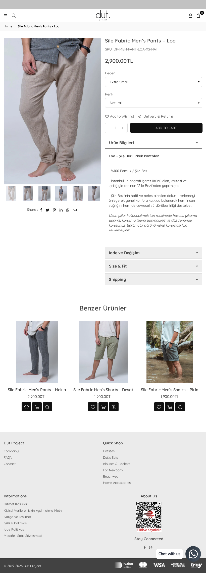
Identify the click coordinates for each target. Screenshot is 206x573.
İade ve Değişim (124, 252)
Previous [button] (8, 111)
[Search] (14, 15)
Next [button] (96, 111)
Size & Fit (118, 266)
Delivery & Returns (158, 116)
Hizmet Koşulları (16, 504)
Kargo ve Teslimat (17, 517)
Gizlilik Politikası (15, 523)
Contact (10, 464)
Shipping (117, 279)
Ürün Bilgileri (121, 142)
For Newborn (113, 470)
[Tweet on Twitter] (47, 209)
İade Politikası (14, 529)
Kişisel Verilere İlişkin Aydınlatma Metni (33, 510)
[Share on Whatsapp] (68, 209)
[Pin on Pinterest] (54, 209)
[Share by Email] (75, 209)
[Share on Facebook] (41, 209)
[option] (52, 111)
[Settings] (190, 15)
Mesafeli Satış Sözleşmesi (23, 536)
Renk (109, 94)
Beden (110, 73)
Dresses (109, 451)
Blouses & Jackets (116, 464)
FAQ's (8, 457)
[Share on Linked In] (61, 209)
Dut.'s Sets (110, 457)
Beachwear (111, 476)
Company (11, 451)
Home (8, 26)
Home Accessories (117, 483)
